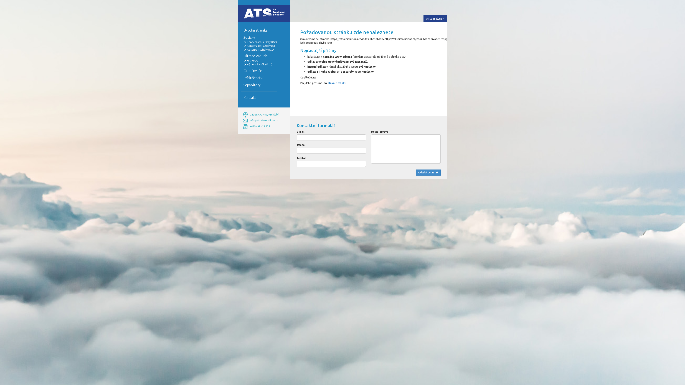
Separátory (251, 85)
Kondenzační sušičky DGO (262, 41)
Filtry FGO (252, 60)
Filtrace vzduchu (256, 56)
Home (247, 10)
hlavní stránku (337, 82)
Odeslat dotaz (427, 172)
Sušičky (249, 37)
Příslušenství (253, 78)
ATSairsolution (435, 18)
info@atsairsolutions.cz (264, 120)
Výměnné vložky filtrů (259, 64)
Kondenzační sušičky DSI (261, 45)
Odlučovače (252, 71)
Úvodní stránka (255, 30)
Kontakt (249, 98)
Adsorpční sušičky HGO (260, 49)
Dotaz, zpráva (379, 131)
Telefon (301, 158)
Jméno (301, 144)
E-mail (300, 131)
